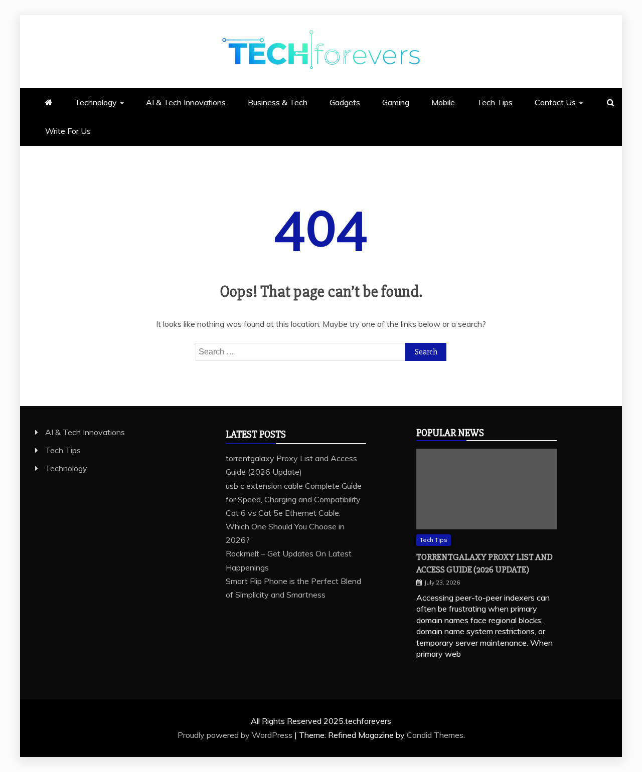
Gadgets (345, 102)
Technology (96, 102)
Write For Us (68, 131)
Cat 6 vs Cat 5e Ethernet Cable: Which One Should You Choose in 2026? (285, 526)
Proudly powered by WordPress (236, 735)
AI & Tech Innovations (186, 102)
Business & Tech (277, 102)
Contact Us (555, 102)
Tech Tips (495, 102)
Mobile (443, 102)
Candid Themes (435, 735)
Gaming (395, 102)
